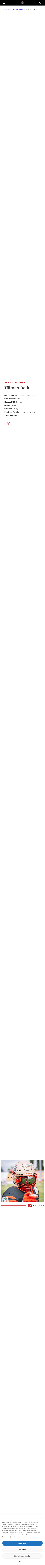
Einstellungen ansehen (22, 1556)
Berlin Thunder (19, 9)
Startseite (7, 9)
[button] (41, 1518)
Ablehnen (22, 1550)
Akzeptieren (22, 1543)
